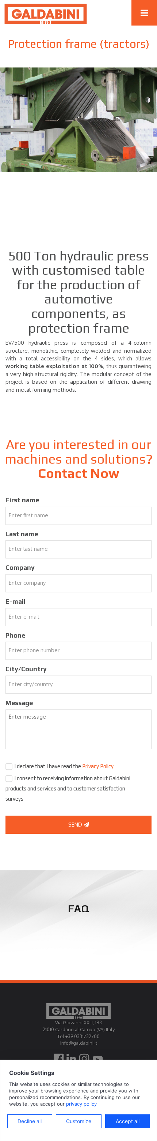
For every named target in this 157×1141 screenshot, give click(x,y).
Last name (21, 534)
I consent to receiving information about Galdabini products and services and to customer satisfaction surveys (67, 788)
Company (20, 567)
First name (22, 500)
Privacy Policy (98, 766)
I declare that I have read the (64, 766)
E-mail (15, 601)
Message (19, 703)
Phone (15, 635)
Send (76, 824)
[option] (78, 119)
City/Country (26, 669)
